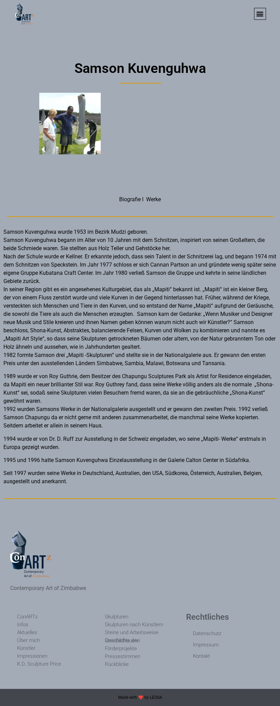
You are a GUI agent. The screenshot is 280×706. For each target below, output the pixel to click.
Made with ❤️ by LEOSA (140, 697)
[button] (260, 14)
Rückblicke (117, 664)
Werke (153, 199)
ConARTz (27, 617)
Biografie (130, 199)
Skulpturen (116, 617)
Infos (22, 624)
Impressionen (32, 656)
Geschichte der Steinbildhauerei (122, 640)
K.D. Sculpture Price (39, 664)
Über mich (28, 640)
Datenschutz (207, 633)
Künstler (26, 648)
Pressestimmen (122, 656)
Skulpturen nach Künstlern (134, 624)
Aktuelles (27, 632)
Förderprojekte (121, 648)
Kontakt (201, 656)
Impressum (206, 645)
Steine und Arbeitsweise (131, 632)
